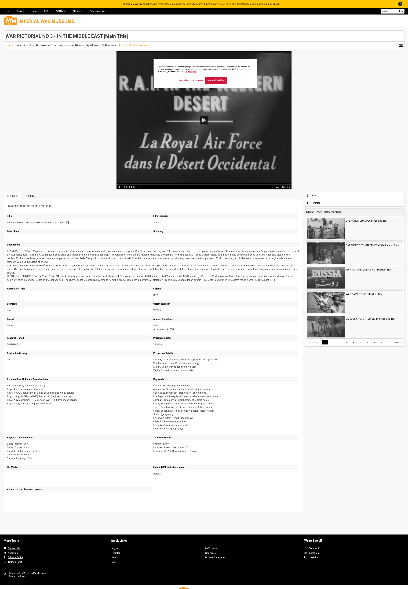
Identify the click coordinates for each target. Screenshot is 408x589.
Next (398, 342)
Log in (6, 11)
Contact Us (14, 548)
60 (52, 511)
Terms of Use (15, 561)
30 (41, 511)
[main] (204, 272)
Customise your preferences (190, 80)
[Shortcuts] (401, 45)
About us (13, 552)
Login (313, 195)
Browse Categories (98, 11)
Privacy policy (190, 72)
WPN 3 (157, 473)
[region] (205, 73)
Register (20, 11)
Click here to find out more (133, 45)
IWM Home (61, 11)
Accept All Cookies (216, 80)
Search (402, 11)
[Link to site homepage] (39, 20)
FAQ (46, 11)
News (34, 11)
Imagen (23, 576)
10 (31, 511)
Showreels (78, 11)
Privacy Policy (15, 557)
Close (400, 4)
